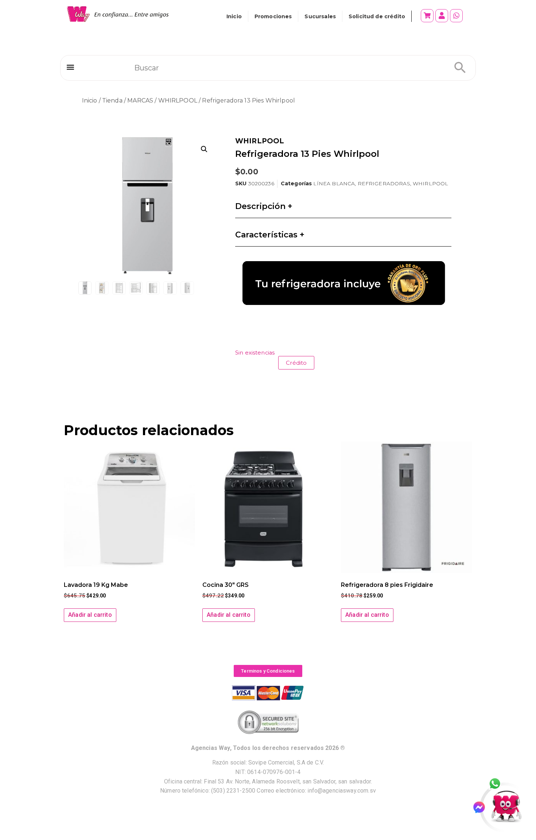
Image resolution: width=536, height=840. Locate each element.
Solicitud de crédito (377, 16)
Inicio (234, 16)
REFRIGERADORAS (384, 183)
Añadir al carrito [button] (90, 614)
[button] (70, 67)
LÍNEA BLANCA (334, 183)
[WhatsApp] (499, 784)
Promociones (273, 16)
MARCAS (140, 100)
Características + (269, 235)
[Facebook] (482, 807)
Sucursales (320, 16)
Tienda (112, 100)
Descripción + (263, 206)
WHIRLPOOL (177, 100)
